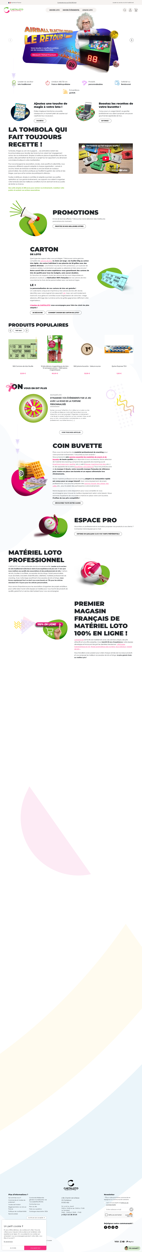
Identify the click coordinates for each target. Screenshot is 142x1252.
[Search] (124, 10)
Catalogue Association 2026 (38, 1211)
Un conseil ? (134, 1248)
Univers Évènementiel (71, 10)
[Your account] (130, 10)
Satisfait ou (125, 82)
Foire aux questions (35, 1209)
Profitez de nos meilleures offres (69, 226)
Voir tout (18, 330)
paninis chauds (90, 483)
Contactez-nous (34, 1204)
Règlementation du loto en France (17, 1208)
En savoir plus (8, 1241)
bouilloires (79, 467)
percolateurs (88, 467)
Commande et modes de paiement (16, 1201)
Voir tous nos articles (71, 432)
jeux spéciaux (121, 647)
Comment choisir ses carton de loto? (63, 312)
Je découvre (37, 312)
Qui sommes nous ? (14, 1197)
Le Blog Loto (87, 10)
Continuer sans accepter (35, 1217)
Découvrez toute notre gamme (68, 503)
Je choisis (13, 1248)
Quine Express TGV (119, 366)
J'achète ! (40, 121)
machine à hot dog (98, 464)
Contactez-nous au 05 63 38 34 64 (66, 2)
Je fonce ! (105, 121)
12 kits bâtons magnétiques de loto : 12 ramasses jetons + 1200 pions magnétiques (55, 368)
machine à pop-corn (61, 464)
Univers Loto (54, 10)
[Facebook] (105, 1227)
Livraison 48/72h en (59, 82)
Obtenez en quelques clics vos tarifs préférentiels (98, 534)
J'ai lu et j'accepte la (117, 1203)
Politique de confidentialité (17, 1211)
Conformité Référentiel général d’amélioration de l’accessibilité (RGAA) (38, 1200)
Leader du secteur (25, 82)
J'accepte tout (35, 1248)
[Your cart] (136, 10)
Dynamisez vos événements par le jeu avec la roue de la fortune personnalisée (70, 401)
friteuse (87, 464)
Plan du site (33, 1206)
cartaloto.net (79, 640)
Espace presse (13, 1214)
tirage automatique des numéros (103, 647)
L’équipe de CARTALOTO (40, 305)
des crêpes (101, 483)
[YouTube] (109, 1227)
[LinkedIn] (116, 1227)
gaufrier (72, 464)
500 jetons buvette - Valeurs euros (87, 366)
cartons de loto (46, 261)
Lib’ (64, 293)
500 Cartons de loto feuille (23, 366)
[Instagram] (112, 1227)
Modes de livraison (14, 1204)
